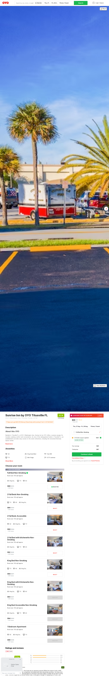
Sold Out (55, 597)
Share (104, 8)
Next (106, 209)
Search (80, 3)
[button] (86, 458)
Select (55, 508)
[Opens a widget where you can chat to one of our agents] (12, 666)
